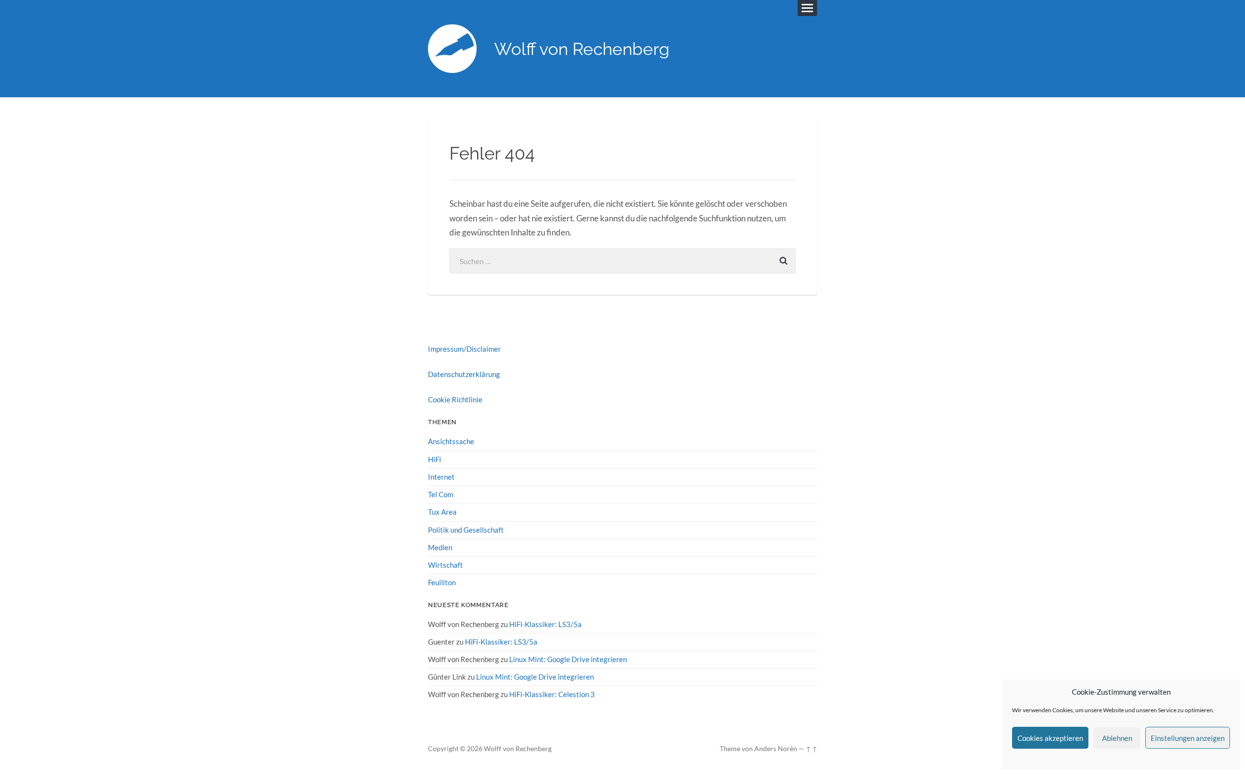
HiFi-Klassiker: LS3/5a (545, 624)
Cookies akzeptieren (1050, 738)
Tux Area (442, 511)
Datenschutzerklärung (464, 374)
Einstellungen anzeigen (1188, 738)
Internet (441, 476)
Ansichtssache (451, 441)
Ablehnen (1117, 738)
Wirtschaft (445, 564)
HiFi (434, 459)
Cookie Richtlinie (455, 399)
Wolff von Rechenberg (582, 49)
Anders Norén (775, 749)
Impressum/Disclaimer (464, 348)
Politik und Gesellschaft (466, 529)
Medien (440, 547)
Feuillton (442, 582)
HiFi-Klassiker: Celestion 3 (552, 694)
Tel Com (440, 494)
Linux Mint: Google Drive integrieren (568, 659)
